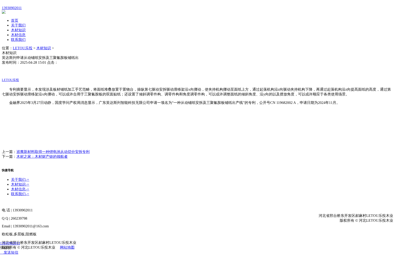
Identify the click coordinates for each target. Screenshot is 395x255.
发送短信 (11, 252)
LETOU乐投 (22, 48)
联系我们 (18, 40)
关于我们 (18, 25)
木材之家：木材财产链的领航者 (42, 156)
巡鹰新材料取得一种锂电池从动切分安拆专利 (53, 152)
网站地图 (67, 247)
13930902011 (10, 243)
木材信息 (18, 35)
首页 (14, 20)
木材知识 (18, 30)
